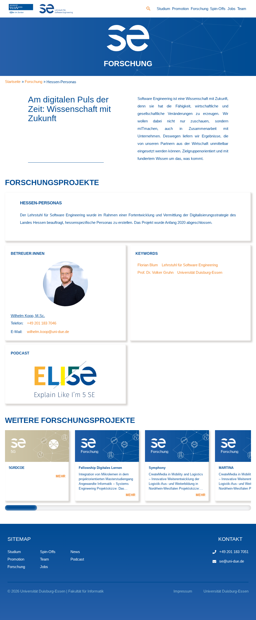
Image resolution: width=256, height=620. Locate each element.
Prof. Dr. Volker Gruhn (156, 272)
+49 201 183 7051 (233, 552)
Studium (163, 8)
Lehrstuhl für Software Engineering (190, 265)
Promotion (180, 8)
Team (241, 8)
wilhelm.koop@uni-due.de (48, 331)
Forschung (199, 8)
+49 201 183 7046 (41, 323)
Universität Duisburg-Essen (199, 272)
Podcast (77, 559)
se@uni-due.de (231, 561)
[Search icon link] (148, 9)
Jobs (232, 8)
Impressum (183, 591)
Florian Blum (148, 265)
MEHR (60, 476)
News (75, 552)
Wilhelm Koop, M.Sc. (28, 315)
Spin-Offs (218, 8)
